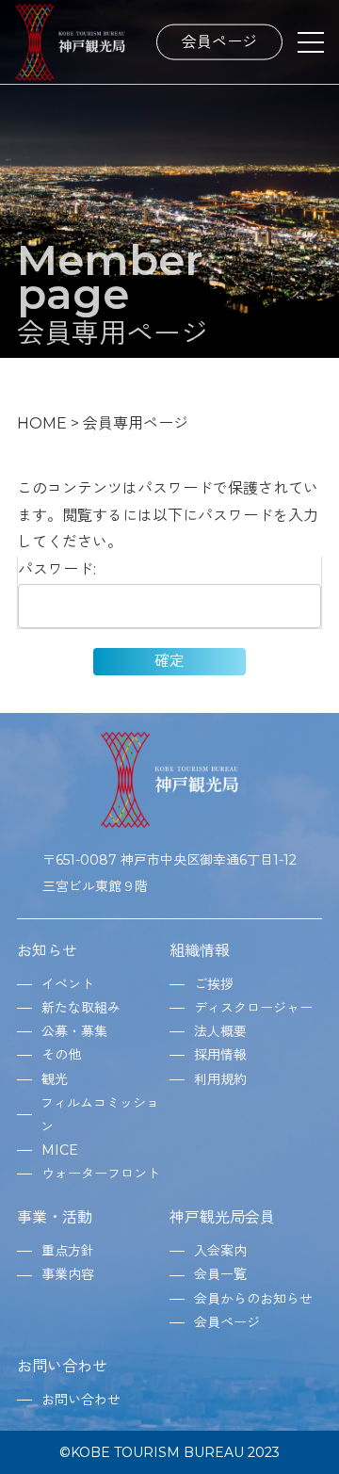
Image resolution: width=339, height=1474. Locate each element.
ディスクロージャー (253, 1007)
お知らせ (47, 951)
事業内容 (67, 1274)
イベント (67, 984)
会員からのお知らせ (253, 1298)
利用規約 (220, 1079)
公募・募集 (74, 1031)
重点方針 (67, 1250)
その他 (61, 1054)
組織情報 (200, 951)
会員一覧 (220, 1274)
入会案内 (220, 1250)
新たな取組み (81, 1007)
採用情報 (220, 1054)
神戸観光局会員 (222, 1217)
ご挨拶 (214, 984)
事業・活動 (54, 1217)
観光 (54, 1079)
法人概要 (220, 1031)
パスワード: (57, 569)
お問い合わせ (62, 1366)
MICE (59, 1150)
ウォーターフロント (100, 1173)
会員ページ (219, 41)
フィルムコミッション (99, 1114)
